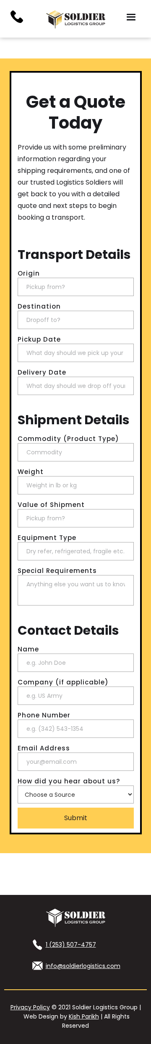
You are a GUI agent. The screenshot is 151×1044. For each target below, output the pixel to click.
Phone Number (44, 715)
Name (28, 649)
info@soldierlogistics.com (83, 966)
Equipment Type (47, 538)
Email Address (44, 748)
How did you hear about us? (69, 781)
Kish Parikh (84, 1016)
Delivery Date (42, 372)
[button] (131, 17)
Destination (39, 306)
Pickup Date (39, 339)
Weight (31, 472)
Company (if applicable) (63, 682)
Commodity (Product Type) (68, 439)
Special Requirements (57, 571)
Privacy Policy (30, 1007)
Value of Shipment (51, 505)
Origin (29, 273)
